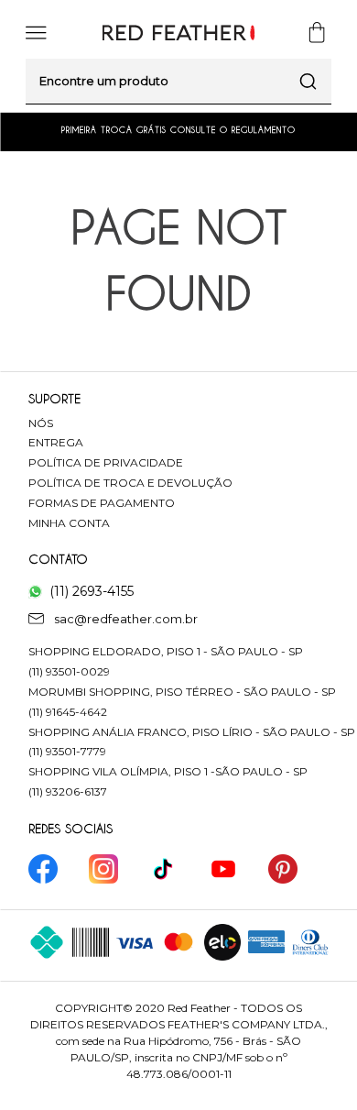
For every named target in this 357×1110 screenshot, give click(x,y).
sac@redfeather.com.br (126, 618)
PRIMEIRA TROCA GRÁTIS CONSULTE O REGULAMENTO (178, 130)
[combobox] (178, 81)
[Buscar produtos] (308, 81)
